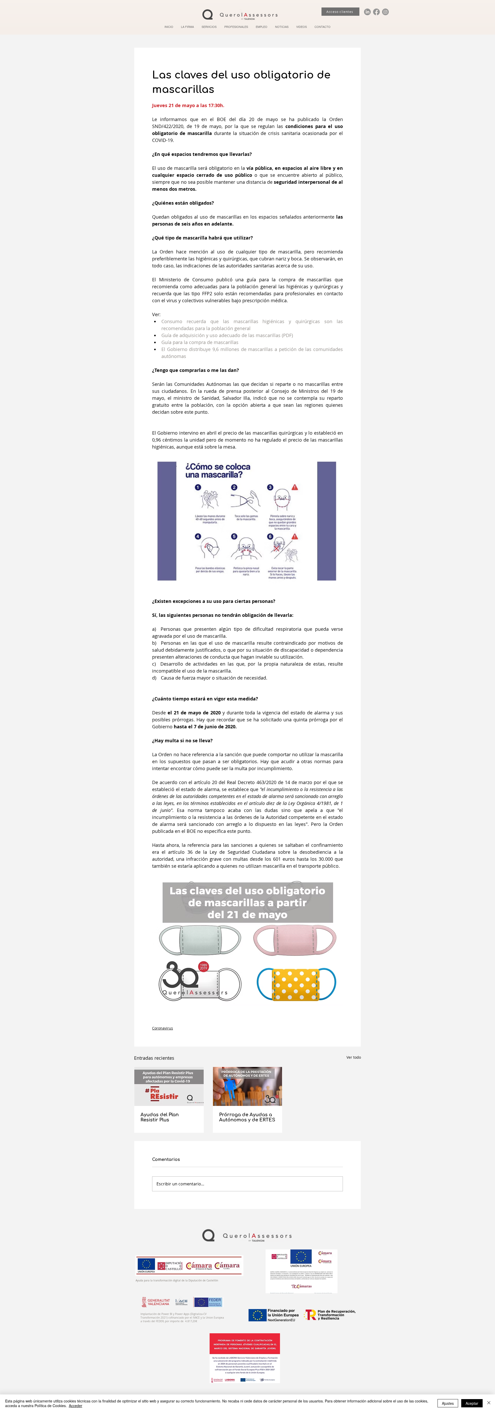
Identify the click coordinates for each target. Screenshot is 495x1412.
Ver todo (353, 1057)
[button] (209, 27)
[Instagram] (385, 12)
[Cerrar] (489, 1403)
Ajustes (448, 1403)
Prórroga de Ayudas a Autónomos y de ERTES (247, 1117)
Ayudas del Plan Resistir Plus (160, 1117)
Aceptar (472, 1403)
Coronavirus (162, 1028)
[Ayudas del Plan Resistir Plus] (169, 1086)
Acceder (75, 1405)
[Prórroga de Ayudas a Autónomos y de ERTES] (247, 1086)
